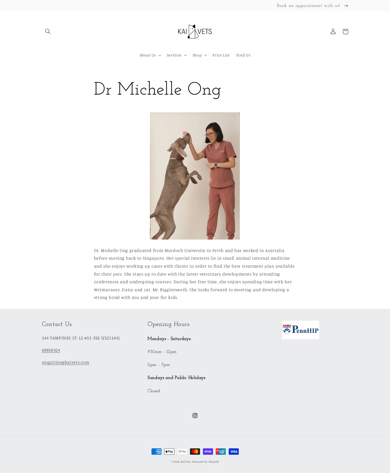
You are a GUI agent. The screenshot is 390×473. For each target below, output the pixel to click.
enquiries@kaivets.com (65, 362)
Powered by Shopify (205, 461)
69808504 (51, 350)
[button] (48, 31)
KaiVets (186, 461)
